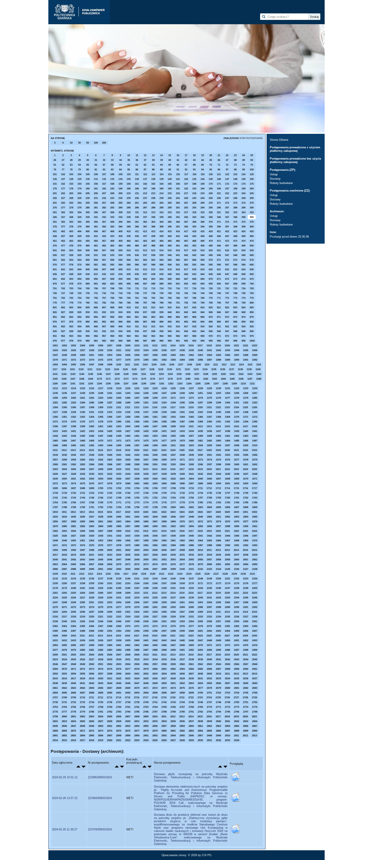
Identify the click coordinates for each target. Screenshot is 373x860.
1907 (100, 531)
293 (194, 207)
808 (112, 307)
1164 (258, 374)
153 (71, 183)
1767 (82, 502)
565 (170, 260)
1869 (173, 521)
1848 (191, 516)
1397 (64, 426)
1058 (155, 355)
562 (145, 260)
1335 (127, 412)
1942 (209, 535)
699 (243, 283)
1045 (245, 350)
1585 (100, 464)
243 (194, 198)
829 (79, 312)
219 (202, 193)
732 (104, 293)
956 (96, 336)
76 (55, 169)
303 (71, 212)
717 (186, 288)
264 (161, 202)
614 (161, 269)
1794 (118, 507)
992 (186, 340)
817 (186, 307)
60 (128, 164)
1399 (82, 426)
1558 (64, 459)
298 (235, 207)
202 (63, 193)
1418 (254, 426)
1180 (187, 378)
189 (161, 188)
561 (137, 260)
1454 (164, 436)
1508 (236, 445)
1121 (89, 369)
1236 (64, 393)
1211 (252, 383)
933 (112, 331)
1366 (200, 417)
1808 (245, 507)
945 (211, 331)
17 (186, 155)
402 (63, 231)
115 (170, 174)
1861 (100, 521)
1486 (245, 440)
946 (219, 331)
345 (211, 217)
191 (178, 188)
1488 (55, 445)
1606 (82, 469)
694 (202, 283)
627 (63, 274)
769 (202, 298)
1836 (82, 516)
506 (96, 250)
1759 (218, 497)
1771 (118, 502)
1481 (200, 440)
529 (79, 255)
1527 (200, 450)
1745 (91, 497)
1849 (200, 516)
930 (88, 331)
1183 (214, 378)
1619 (200, 469)
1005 (91, 345)
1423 (91, 431)
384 (120, 226)
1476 (155, 440)
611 (137, 269)
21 (219, 155)
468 (194, 241)
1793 (109, 507)
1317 (172, 407)
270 (211, 202)
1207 (216, 383)
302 (63, 212)
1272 (182, 397)
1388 (191, 421)
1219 (118, 388)
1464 (254, 436)
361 (137, 222)
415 (170, 231)
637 (145, 274)
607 (104, 269)
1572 (191, 459)
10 (71, 142)
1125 (125, 369)
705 (88, 288)
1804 (209, 507)
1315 (154, 407)
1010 (136, 345)
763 (153, 298)
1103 (145, 364)
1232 (236, 388)
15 (169, 155)
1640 (182, 474)
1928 (82, 535)
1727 (136, 493)
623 (235, 269)
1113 (232, 364)
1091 (245, 359)
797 (227, 302)
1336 (136, 412)
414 (161, 231)
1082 (164, 359)
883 (112, 321)
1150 (134, 374)
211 (137, 193)
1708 (173, 488)
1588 (127, 464)
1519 (127, 450)
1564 (118, 459)
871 (219, 317)
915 (170, 326)
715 (170, 288)
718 (194, 288)
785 (129, 302)
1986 (191, 545)
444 (202, 236)
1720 (73, 493)
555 (88, 260)
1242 (118, 393)
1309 (100, 407)
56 (96, 164)
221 (219, 193)
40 (169, 160)
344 (202, 217)
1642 (200, 474)
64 (161, 164)
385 (129, 226)
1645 (227, 474)
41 (178, 160)
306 (96, 212)
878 (71, 321)
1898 (227, 526)
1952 (91, 540)
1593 (173, 464)
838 (153, 312)
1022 (245, 345)
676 (55, 283)
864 (161, 317)
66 (178, 164)
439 (161, 236)
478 (71, 245)
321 (219, 212)
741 (178, 293)
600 (252, 264)
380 (88, 226)
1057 (146, 355)
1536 (73, 455)
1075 (100, 359)
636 (137, 274)
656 (96, 279)
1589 (136, 464)
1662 (173, 478)
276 (55, 207)
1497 (136, 445)
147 (227, 179)
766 (178, 298)
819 (202, 307)
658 (112, 279)
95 (210, 169)
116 (178, 174)
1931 (109, 535)
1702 (118, 488)
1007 (109, 345)
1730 (164, 493)
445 (211, 236)
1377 (91, 421)
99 (243, 169)
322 (227, 212)
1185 (232, 378)
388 (153, 226)
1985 (182, 545)
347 (227, 217)
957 (104, 336)
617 (186, 269)
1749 (127, 497)
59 (120, 164)
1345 (218, 412)
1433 (182, 431)
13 (153, 155)
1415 (227, 426)
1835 (73, 516)
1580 (55, 464)
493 (194, 245)
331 (96, 217)
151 (55, 183)
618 (194, 269)
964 (161, 336)
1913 (154, 531)
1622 (227, 469)
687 (145, 283)
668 (194, 279)
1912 (145, 531)
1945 (236, 535)
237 (145, 198)
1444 (73, 436)
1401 (100, 426)
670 (211, 279)
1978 (118, 545)
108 (112, 174)
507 (104, 250)
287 (145, 207)
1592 (164, 464)
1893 (182, 526)
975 (252, 336)
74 (243, 164)
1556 (254, 455)
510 (129, 250)
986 (137, 340)
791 (178, 302)
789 (161, 302)
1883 (91, 526)
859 (120, 317)
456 (96, 241)
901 (55, 326)
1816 (109, 512)
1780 (200, 502)
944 (202, 331)
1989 (218, 545)
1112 (224, 364)
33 (112, 160)
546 (219, 255)
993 (194, 340)
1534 (55, 455)
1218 (109, 388)
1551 (209, 455)
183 (112, 188)
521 (219, 250)
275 (252, 202)
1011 (145, 345)
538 (153, 255)
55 (87, 164)
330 (88, 217)
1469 (91, 440)
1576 (227, 459)
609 (120, 269)
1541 (118, 455)
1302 (245, 402)
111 (137, 174)
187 (145, 188)
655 (88, 279)
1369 (227, 417)
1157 (196, 374)
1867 (155, 521)
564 (161, 260)
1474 (136, 440)
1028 (91, 350)
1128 (151, 369)
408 (112, 231)
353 (71, 222)
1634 (127, 474)
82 (104, 169)
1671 (254, 478)
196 (219, 188)
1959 (155, 540)
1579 (254, 459)
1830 (236, 512)
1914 (163, 531)
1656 (118, 478)
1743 (73, 497)
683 (112, 283)
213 (153, 193)
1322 (218, 407)
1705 (146, 488)
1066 (227, 355)
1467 (73, 440)
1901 (254, 526)
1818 (127, 512)
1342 (191, 412)
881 (96, 321)
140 (170, 179)
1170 (99, 378)
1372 (254, 417)
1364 (182, 417)
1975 (91, 545)
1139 (249, 369)
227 (63, 198)
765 (170, 298)
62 (145, 164)
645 (211, 274)
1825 (191, 512)
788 (153, 302)
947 (227, 331)
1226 (182, 388)
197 (227, 188)
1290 (136, 402)
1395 (254, 421)
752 (63, 298)
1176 (152, 378)
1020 (227, 345)
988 (153, 340)
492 (186, 245)
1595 (191, 464)
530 (88, 255)
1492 (91, 445)
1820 (145, 512)
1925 (55, 535)
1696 (64, 488)
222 (227, 193)
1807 (236, 507)
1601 (245, 464)
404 (79, 231)
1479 (182, 440)
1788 (64, 507)
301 (55, 212)
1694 (254, 483)
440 (170, 236)
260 (129, 202)
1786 (254, 502)
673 (235, 279)
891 (178, 321)
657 (104, 279)
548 (235, 255)
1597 (209, 464)
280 (88, 207)
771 (219, 298)
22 (227, 155)
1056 (136, 355)
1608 (100, 469)
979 (79, 340)
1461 (227, 436)
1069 (254, 355)
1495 (118, 445)
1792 (100, 507)
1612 (136, 469)
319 (202, 212)
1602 (254, 464)
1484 (227, 440)
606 (96, 269)
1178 (170, 378)
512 (145, 250)
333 (112, 217)
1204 (188, 383)
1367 (209, 417)
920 (211, 326)
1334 (118, 412)
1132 (187, 369)
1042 (218, 350)
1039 (191, 350)
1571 (182, 459)
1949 (64, 540)
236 (137, 198)
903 (71, 326)
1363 (173, 417)
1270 (164, 397)
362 (145, 222)
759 (120, 298)
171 (219, 183)
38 (153, 160)
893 (194, 321)
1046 (254, 350)
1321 (209, 407)
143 (194, 179)
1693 (245, 483)
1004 (82, 345)
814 (161, 307)
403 (71, 231)
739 (161, 293)
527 (63, 255)
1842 (136, 516)
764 (161, 298)
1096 (82, 364)
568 (194, 260)
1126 (134, 369)
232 (104, 198)
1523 (163, 450)
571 (219, 260)
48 (235, 160)
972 (227, 336)
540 (170, 255)
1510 (254, 445)
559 (120, 260)
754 (79, 298)
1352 (73, 417)
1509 (245, 445)
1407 (155, 426)
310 (129, 212)
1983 (164, 545)
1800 (173, 507)
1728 (146, 493)
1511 (55, 450)
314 (161, 212)
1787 (55, 507)
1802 (191, 507)
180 (88, 188)
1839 (109, 516)
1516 (100, 450)
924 (243, 326)
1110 (207, 364)
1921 (227, 531)
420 (211, 231)
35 (128, 160)
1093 (55, 364)
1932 (118, 535)
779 (79, 302)
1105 (162, 364)
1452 (146, 436)
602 (63, 269)
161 (137, 183)
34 (120, 160)
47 (227, 160)
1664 (191, 478)
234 (120, 198)
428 (71, 236)
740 (170, 293)
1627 (64, 474)
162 (145, 183)
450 (252, 236)
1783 (227, 502)
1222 (146, 388)
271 (219, 202)
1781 (209, 502)
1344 (209, 412)
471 (219, 241)
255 (88, 202)
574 (243, 260)
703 (71, 288)
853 (71, 317)
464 (161, 241)
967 (186, 336)
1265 (118, 397)
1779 (191, 502)
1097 (91, 364)
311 (137, 212)
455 (88, 241)
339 (161, 217)
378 (71, 226)
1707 (164, 488)
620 (211, 269)
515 (170, 250)
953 (71, 336)
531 (96, 255)
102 (63, 174)
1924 (254, 531)
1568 (155, 459)
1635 (136, 474)
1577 (236, 459)
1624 (245, 469)
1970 (254, 540)
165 (170, 183)
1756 (191, 497)
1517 (109, 450)
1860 (91, 521)
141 (178, 179)
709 (120, 288)
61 (137, 164)
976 (55, 340)
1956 (127, 540)
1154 (170, 374)
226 (55, 198)
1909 (118, 531)
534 (120, 255)
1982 (155, 545)
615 (170, 269)
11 (137, 155)
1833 (55, 516)
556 (96, 260)
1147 (108, 374)
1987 (200, 545)
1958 (146, 540)
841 (178, 312)
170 (211, 183)
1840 (118, 516)
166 (178, 183)
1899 (236, 526)
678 (71, 283)
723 (235, 288)
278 (71, 207)
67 (186, 164)
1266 (127, 397)
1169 (90, 378)
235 (129, 198)
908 (112, 326)
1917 (191, 531)
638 (153, 274)
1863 (118, 521)
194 (202, 188)
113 (153, 174)
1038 (182, 350)
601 (55, 269)
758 (112, 298)
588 (153, 264)
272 (227, 202)
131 (96, 179)
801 (55, 307)
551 (55, 260)
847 (227, 312)
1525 (182, 450)
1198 (134, 383)
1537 (82, 455)
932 (104, 331)
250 (252, 198)
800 (252, 302)
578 (71, 264)
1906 (91, 531)
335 (129, 217)
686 (137, 283)
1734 (200, 493)
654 (79, 279)
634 (120, 274)
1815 (100, 512)
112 (145, 174)
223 (235, 193)
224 (243, 193)
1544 (146, 455)
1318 (182, 407)
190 (170, 188)
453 (71, 241)
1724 (109, 493)
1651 (73, 478)
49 (243, 160)
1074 (91, 359)
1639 (173, 474)
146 (219, 179)
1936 (155, 535)
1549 (191, 455)
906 (96, 326)
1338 (155, 412)
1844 (155, 516)
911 (137, 326)
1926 (64, 535)
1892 (173, 526)
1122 (98, 369)
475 (252, 241)
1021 (236, 345)
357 (104, 222)
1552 (218, 455)
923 (235, 326)
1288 (118, 402)
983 (112, 340)
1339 (164, 412)
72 (227, 164)
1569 (164, 459)
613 (153, 269)
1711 (200, 488)
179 (79, 188)
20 (210, 155)
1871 (191, 521)
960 (129, 336)
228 (71, 198)
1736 (218, 493)
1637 (155, 474)
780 (88, 302)
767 (186, 298)
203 (71, 193)
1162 (241, 374)
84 (120, 169)
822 (227, 307)
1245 (146, 393)
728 (71, 293)
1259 (64, 397)
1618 (191, 469)
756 (96, 298)
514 (161, 250)
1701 (109, 488)
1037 (173, 350)
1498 (146, 445)
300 (252, 207)
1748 (118, 497)
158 (112, 183)
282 (104, 207)
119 (202, 174)
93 (194, 169)
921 (219, 326)
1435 (200, 431)
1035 (155, 350)
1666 (209, 478)
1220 (127, 388)
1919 (209, 531)
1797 (146, 507)
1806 (227, 507)
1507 (227, 445)
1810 (55, 512)
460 (129, 241)
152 (63, 183)
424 (243, 231)
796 (219, 302)
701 (55, 288)
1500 (164, 445)
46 (219, 160)
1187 (249, 378)
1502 (182, 445)
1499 (155, 445)
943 (194, 331)
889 (161, 321)
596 (219, 264)
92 (186, 169)
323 (235, 212)
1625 (254, 469)
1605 (73, 469)
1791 (91, 507)
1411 (191, 426)
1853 (236, 516)
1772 (127, 502)
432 (104, 236)
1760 (227, 497)
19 (202, 155)
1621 (218, 469)
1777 (173, 502)
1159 (214, 374)
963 (153, 336)
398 (235, 226)
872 (227, 317)
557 (104, 260)
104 (79, 174)
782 (104, 302)
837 (145, 312)
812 (145, 307)
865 (170, 317)
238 (153, 198)
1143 (72, 374)
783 (112, 302)
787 (145, 302)
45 (210, 160)
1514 (82, 450)
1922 (236, 531)
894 (202, 321)
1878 (254, 521)
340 (170, 217)
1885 (109, 526)
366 (178, 222)
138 (153, 179)
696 (219, 283)
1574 (209, 459)
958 (112, 336)
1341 (182, 412)
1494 (109, 445)
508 (112, 250)
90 (169, 169)
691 (178, 283)
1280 (254, 397)
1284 (82, 402)
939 (161, 331)
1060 (173, 355)
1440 (245, 431)
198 (235, 188)
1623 (236, 469)
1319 (191, 407)
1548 (182, 455)
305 (88, 212)
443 (194, 236)
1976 (100, 545)
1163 (249, 374)
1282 (64, 402)
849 (243, 312)
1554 (236, 455)
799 (243, 302)
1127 (143, 369)
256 (96, 202)
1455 (173, 436)
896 (219, 321)
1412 (200, 426)
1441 (254, 431)
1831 (245, 512)
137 (145, 179)
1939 (182, 535)
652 (63, 279)
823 (235, 307)
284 (120, 207)
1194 (99, 383)
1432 (173, 431)
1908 (109, 531)
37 (145, 160)
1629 (82, 474)
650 (252, 274)
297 (227, 207)
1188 (258, 378)
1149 (125, 374)
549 (243, 255)
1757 (200, 497)
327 (63, 217)
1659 (146, 478)
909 (120, 326)
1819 (136, 512)
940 (170, 331)
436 (137, 236)
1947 (254, 535)
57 (104, 164)
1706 (155, 488)
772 (227, 298)
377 (63, 226)
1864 (127, 521)
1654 (100, 478)
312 (145, 212)
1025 (64, 350)
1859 (82, 521)
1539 (100, 455)
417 (186, 231)
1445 (82, 436)
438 (153, 236)
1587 (118, 464)
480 (88, 245)
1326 (254, 407)
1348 (245, 412)
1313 (136, 407)
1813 (82, 512)
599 (243, 264)
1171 (108, 378)
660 (129, 279)
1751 (146, 497)
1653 (91, 478)
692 (186, 283)
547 (227, 255)
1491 (82, 445)
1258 (55, 397)
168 (194, 183)
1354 (91, 417)
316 (178, 212)
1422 (82, 431)
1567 (146, 459)
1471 (109, 440)
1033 (136, 350)
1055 (127, 355)
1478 (173, 440)
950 (252, 331)
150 (252, 179)
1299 (218, 402)
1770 (109, 502)
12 (145, 155)
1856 (55, 521)
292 (186, 207)
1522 (154, 450)
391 (178, 226)
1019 (218, 345)
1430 (155, 431)
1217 (100, 388)
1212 (55, 388)
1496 (127, 445)
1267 (136, 397)
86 (137, 169)
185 (129, 188)
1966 (218, 540)
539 (161, 255)
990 (170, 340)
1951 (82, 540)
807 (104, 307)
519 (202, 250)
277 (63, 207)
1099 (109, 364)
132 (104, 179)
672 (227, 279)
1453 (155, 436)
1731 (173, 493)
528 (71, 255)
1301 (236, 402)
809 (120, 307)
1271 (173, 397)
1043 (227, 350)
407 (104, 231)
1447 (100, 436)
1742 (64, 497)
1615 (163, 469)
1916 (182, 531)
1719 (64, 493)
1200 (152, 383)
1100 (118, 364)
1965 (209, 540)
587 (145, 264)
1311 (118, 407)
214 (161, 193)
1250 (191, 393)
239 (161, 198)
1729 (155, 493)
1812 (73, 512)
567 (186, 260)
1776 (164, 502)
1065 (218, 355)
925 (252, 326)
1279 (245, 397)
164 (161, 183)
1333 (109, 412)
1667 (218, 478)
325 (252, 212)
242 (186, 198)
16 (178, 155)
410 (129, 231)
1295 (182, 402)
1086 (200, 359)
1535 (64, 455)
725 (252, 288)
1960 (164, 540)
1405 (136, 426)
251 (55, 202)
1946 (245, 535)
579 (79, 264)
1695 (55, 488)
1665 (200, 478)
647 (227, 274)
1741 (55, 497)
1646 (236, 474)
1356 (109, 417)
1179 (179, 378)
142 (186, 179)
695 (211, 283)
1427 (127, 431)
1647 (245, 474)
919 (202, 326)
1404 (127, 426)
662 (145, 279)
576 (55, 264)
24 (243, 155)
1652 (82, 478)
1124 (116, 369)
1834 (64, 516)
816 (178, 307)
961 (137, 336)
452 (63, 241)
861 (137, 317)
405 (88, 231)
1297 (200, 402)
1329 (73, 412)
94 (202, 169)
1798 (155, 507)
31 (96, 160)
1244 (136, 393)
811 (137, 307)
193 (194, 188)
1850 (209, 516)
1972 (64, 545)
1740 (254, 493)
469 (202, 241)
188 (153, 188)
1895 (200, 526)
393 (194, 226)
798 (235, 302)
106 (96, 174)
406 (96, 231)
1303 (254, 402)
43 (194, 160)
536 (137, 255)
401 (55, 231)
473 (235, 241)
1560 (82, 459)
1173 (125, 378)
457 (104, 241)
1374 (64, 421)
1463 (245, 436)
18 (194, 155)
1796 (136, 507)
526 (55, 255)
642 (186, 274)
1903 (64, 531)
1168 (81, 378)
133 (112, 179)
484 (120, 245)
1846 (173, 516)
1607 (91, 469)
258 (112, 202)
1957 (136, 540)
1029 (100, 350)
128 (71, 179)
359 (120, 222)
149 (243, 179)
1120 (81, 369)
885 (129, 321)
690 (170, 283)
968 (194, 336)
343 (194, 217)
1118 (63, 369)
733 (112, 293)
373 (235, 222)
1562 (100, 459)
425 (252, 231)
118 (194, 174)
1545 (155, 455)
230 (88, 198)
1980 (136, 545)
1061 (182, 355)
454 (79, 241)
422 (227, 231)
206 (96, 193)
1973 (73, 545)
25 (251, 155)
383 (112, 226)
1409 (173, 426)
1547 (173, 455)
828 (71, 312)
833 (112, 312)
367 (186, 222)
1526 (191, 450)
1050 (82, 355)
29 (79, 160)
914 (161, 326)
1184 (223, 378)
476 (55, 245)
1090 (236, 359)
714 (161, 288)
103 (71, 174)
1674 (73, 483)
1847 (182, 516)
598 (235, 264)
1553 (227, 455)
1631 (100, 474)
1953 (100, 540)
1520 (136, 450)
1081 (155, 359)
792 (186, 302)
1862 (109, 521)
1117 (55, 369)
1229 (209, 388)
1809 (254, 507)
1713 (218, 488)
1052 (100, 355)
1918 (200, 531)
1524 (172, 450)
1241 (109, 393)
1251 (200, 393)
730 (88, 293)
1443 (64, 436)
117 (186, 174)
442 (186, 236)
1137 (231, 369)
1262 (91, 397)
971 (219, 336)
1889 (146, 526)
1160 (223, 374)
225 (252, 193)
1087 (209, 359)
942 (186, 331)
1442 (55, 436)
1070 (55, 359)
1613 (145, 469)
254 (79, 202)
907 (104, 326)
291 (178, 207)
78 (71, 169)
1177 (161, 378)
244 (202, 198)
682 (104, 283)
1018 (209, 345)
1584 (91, 464)
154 (79, 183)
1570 (173, 459)
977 (63, 340)
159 (120, 183)
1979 (127, 545)
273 (235, 202)
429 (79, 236)
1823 (172, 512)
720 (211, 288)
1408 (164, 426)
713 (153, 288)
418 (194, 231)
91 (178, 169)
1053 (109, 355)
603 (71, 269)
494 (202, 245)
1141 (55, 374)
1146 (99, 374)
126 (55, 179)
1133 (196, 369)
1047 (55, 355)
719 (202, 288)
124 (243, 174)
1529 (218, 450)
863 (153, 317)
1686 (182, 483)
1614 (154, 469)
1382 (136, 421)
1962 (182, 540)
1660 (155, 478)
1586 (109, 464)
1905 (82, 531)
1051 (91, 355)
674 (243, 279)
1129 (160, 369)
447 (227, 236)
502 (63, 250)
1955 (118, 540)
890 (170, 321)
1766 (73, 502)
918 (194, 326)
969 (202, 336)
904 (79, 326)
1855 (254, 516)
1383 (146, 421)
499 (243, 245)
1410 (182, 426)
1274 (200, 397)
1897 (218, 526)
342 (186, 217)
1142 (64, 374)
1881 (73, 526)
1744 (82, 497)
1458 (200, 436)
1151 (143, 374)
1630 (91, 474)
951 (55, 336)
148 (235, 179)
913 (153, 326)
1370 (236, 417)
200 (104, 142)
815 (170, 307)
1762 (245, 497)
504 (79, 250)
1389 (200, 421)
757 (104, 298)
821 (219, 307)
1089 (227, 359)
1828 (218, 512)
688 (153, 283)
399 (243, 226)
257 (104, 202)
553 (71, 260)
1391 (218, 421)
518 (194, 250)
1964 (200, 540)
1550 (200, 455)
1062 (191, 355)
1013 (163, 345)
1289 (127, 402)
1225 (173, 388)
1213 (64, 388)
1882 (82, 526)
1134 (204, 369)
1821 (154, 512)
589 (161, 264)
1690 (218, 483)
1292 (155, 402)
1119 (72, 369)
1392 (227, 421)
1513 (73, 450)
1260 (73, 397)
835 (129, 312)
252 (63, 202)
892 (186, 321)
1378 (100, 421)
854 (79, 317)
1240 (100, 393)
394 (202, 226)
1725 (118, 493)
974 (243, 336)
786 (137, 302)
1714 (227, 488)
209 (120, 193)
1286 (100, 402)
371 (219, 222)
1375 (73, 421)
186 (137, 188)
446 (219, 236)
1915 (172, 531)
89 (161, 169)
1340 (173, 412)
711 (137, 288)
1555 (245, 455)
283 (112, 207)
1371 (245, 417)
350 (252, 217)
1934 (136, 535)
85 (128, 169)
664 (161, 279)
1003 (73, 345)
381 (96, 226)
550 (252, 255)
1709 (182, 488)
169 (202, 183)
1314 (145, 407)
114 (161, 174)
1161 (232, 374)
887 (145, 321)
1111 (215, 364)
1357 (118, 417)
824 (243, 307)
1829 (227, 512)
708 (112, 288)
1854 (245, 516)
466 (178, 241)
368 (194, 222)
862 (145, 317)
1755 (182, 497)
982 (104, 340)
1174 (134, 378)
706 (96, 288)
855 (88, 317)
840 (170, 312)
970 (211, 336)
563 (153, 260)
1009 (127, 345)
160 (129, 183)
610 (129, 269)
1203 (179, 383)
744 (202, 293)
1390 (209, 421)
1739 (245, 493)
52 (63, 164)
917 (186, 326)
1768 (91, 502)
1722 (91, 493)
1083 (173, 359)
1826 (200, 512)
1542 (127, 455)
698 (235, 283)
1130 (169, 369)
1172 (117, 378)
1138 (240, 369)
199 (243, 188)
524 (243, 250)
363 (153, 222)
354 (79, 222)
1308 (91, 407)
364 (161, 222)
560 (129, 260)
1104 (154, 364)
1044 (236, 350)
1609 (109, 469)
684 (120, 283)
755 (88, 298)
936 (137, 331)
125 (252, 174)
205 (88, 193)
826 (55, 312)
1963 (191, 540)
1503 (191, 445)
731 (96, 293)
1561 (91, 459)
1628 (73, 474)
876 (55, 321)
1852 (227, 516)
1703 (127, 488)
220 (211, 193)
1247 (164, 393)
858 (112, 317)
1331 (91, 412)
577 (63, 264)
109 (120, 174)
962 (145, 336)
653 (71, 279)
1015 (182, 345)
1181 (196, 378)
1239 (91, 393)
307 (104, 212)
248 (235, 198)
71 (219, 164)
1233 (245, 388)
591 (178, 264)
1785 (245, 502)
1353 (82, 417)
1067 (236, 355)
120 (211, 174)
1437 (218, 431)
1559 (73, 459)
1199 (143, 383)
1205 (198, 383)
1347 (236, 412)
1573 (200, 459)
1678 (109, 483)
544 (202, 255)
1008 (118, 345)
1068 (245, 355)
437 (145, 236)
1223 (155, 388)
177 (63, 188)
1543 (136, 455)
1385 (164, 421)
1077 (118, 359)
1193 (90, 383)
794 (202, 302)
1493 (100, 445)
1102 (136, 364)
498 (235, 245)
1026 (73, 350)
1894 (191, 526)
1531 (236, 450)
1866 (146, 521)
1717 (254, 488)
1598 (218, 464)
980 (88, 340)
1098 (100, 364)
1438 (227, 431)
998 (235, 340)
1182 (205, 378)
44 (202, 160)
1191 (72, 383)
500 (252, 245)
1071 (64, 359)
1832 (254, 512)
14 (161, 155)
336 (137, 217)
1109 (198, 364)
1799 (164, 507)
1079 (136, 359)
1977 (109, 545)
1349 (254, 412)
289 (161, 207)
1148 (117, 374)
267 (186, 202)
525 (252, 250)
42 (186, 160)
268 (194, 202)
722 (227, 288)
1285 (91, 402)
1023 (254, 345)
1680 (127, 483)
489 (161, 245)
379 (79, 226)
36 (137, 160)
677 (63, 283)
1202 (170, 383)
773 (235, 298)
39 (161, 160)
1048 (64, 355)
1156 (187, 374)
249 (243, 198)
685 (129, 283)
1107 (180, 364)
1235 (55, 393)
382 (104, 226)
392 (186, 226)
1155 (179, 374)
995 (211, 340)
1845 (164, 516)
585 (129, 264)
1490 (73, 445)
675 (252, 279)
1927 (73, 535)
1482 (209, 440)
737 (145, 293)
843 (194, 312)
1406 (146, 426)
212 (145, 193)
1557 (55, 459)
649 (243, 274)
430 (88, 236)
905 (88, 326)
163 (153, 183)
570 (211, 260)
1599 (227, 464)
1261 (82, 397)
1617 (182, 469)
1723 (100, 493)
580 (88, 264)
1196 (117, 383)
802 (63, 307)
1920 (218, 531)
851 (55, 317)
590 (170, 264)
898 (235, 321)
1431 (164, 431)
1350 (55, 417)
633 (112, 274)
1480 (191, 440)
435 (129, 236)
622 (227, 269)
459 (120, 241)
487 (145, 245)
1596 (200, 464)
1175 (143, 378)
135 (129, 179)
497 (227, 245)
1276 (218, 397)
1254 (227, 393)
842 (186, 312)
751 (55, 298)
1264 (109, 397)
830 (88, 312)
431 (96, 236)
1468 (82, 440)
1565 (127, 459)
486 (137, 245)
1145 (90, 374)
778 (71, 302)
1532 (245, 450)
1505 (209, 445)
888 (153, 321)
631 (96, 274)
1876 (236, 521)
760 (129, 298)
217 (186, 193)
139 (161, 179)
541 (178, 255)
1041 (209, 350)
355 (88, 222)
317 (186, 212)
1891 (164, 526)
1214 (73, 388)
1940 (191, 535)
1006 (100, 345)
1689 (209, 483)
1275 (209, 397)
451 (55, 241)
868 (194, 317)
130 (88, 179)
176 (55, 188)
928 (71, 331)
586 (137, 264)
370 (211, 222)
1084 (182, 359)
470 (211, 241)
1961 (173, 540)
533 (112, 255)
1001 (55, 345)
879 (79, 321)
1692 (236, 483)
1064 (209, 355)
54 (79, 164)
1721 (82, 493)
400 (252, 226)
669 (202, 279)
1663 (182, 478)
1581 (64, 464)
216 (178, 193)
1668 (227, 478)
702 (63, 288)
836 (137, 312)
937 (145, 331)
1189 (55, 383)
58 (112, 164)
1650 (64, 478)
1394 (245, 421)
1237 (73, 393)
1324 (236, 407)
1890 (155, 526)
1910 (127, 531)
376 (55, 226)
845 (211, 312)
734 (120, 293)
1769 (100, 502)
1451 (136, 436)
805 (88, 307)
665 (170, 279)
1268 (146, 397)
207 (104, 193)
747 (227, 293)
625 (252, 269)
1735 (209, 493)
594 (202, 264)
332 (104, 217)
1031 (118, 350)
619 (202, 269)
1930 (100, 535)
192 (186, 188)
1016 (191, 345)
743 (194, 293)
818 (194, 307)
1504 (200, 445)
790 (170, 302)
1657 (127, 478)
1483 (218, 440)
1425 (109, 431)
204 (79, 193)
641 (178, 274)
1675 (82, 483)
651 (55, 279)
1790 (82, 507)
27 (63, 160)
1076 (109, 359)
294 (202, 207)
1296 (191, 402)
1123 (107, 369)
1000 (252, 340)
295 (211, 207)
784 (120, 302)
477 (63, 245)
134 (120, 179)
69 (202, 164)
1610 (118, 469)
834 (120, 312)
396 (219, 226)
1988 (209, 545)
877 (63, 321)
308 (112, 212)
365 (170, 222)
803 (71, 307)
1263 (100, 397)
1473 (127, 440)
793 (194, 302)
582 (104, 264)
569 (202, 260)
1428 (136, 431)
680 (88, 283)
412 (145, 231)
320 (211, 212)
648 (235, 274)
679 (79, 283)
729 (79, 293)
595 (211, 264)
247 (227, 198)
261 (137, 202)
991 (178, 340)
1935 (146, 535)
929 (79, 331)
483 (112, 245)
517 (186, 250)
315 (170, 212)
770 (211, 298)
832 (104, 312)
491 (178, 245)
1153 (161, 374)
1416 (236, 426)
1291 (146, 402)
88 (153, 169)
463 (153, 241)
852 (63, 317)
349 (243, 217)
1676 (91, 483)
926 (55, 331)
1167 (72, 378)
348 (235, 217)
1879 (55, 526)
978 (71, 340)
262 (145, 202)
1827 (209, 512)
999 (243, 340)
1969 (245, 540)
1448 (109, 436)
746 (219, 293)
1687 (191, 483)
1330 (82, 412)
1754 (173, 497)
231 (96, 198)
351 (55, 222)
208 (112, 193)
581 (96, 264)
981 (96, 340)
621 (219, 269)
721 (219, 288)
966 (178, 336)
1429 (146, 431)
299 (243, 207)
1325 (245, 407)
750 (252, 293)
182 (104, 188)
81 (96, 169)
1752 (155, 497)
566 (178, 260)
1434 (191, 431)
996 (219, 340)
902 (63, 326)
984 (120, 340)
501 (55, 250)
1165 (55, 378)
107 (104, 174)
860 (129, 317)
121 (219, 174)
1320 (200, 407)
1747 (109, 497)
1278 (236, 397)
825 (252, 307)
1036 (164, 350)
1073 (82, 359)
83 (112, 169)
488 (153, 245)
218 (194, 193)
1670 (245, 478)
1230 (218, 388)
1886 (118, 526)
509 (120, 250)
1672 (55, 483)
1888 (136, 526)
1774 (146, 502)
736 (137, 293)
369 (202, 222)
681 (96, 283)
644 (202, 274)
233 (112, 198)
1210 (243, 383)
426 (55, 236)
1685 (173, 483)
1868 (164, 521)
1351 (64, 417)
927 (63, 331)
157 (104, 183)
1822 (163, 512)
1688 (200, 483)
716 (178, 288)
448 (235, 236)
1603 (55, 469)
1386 (173, 421)
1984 (173, 545)
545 (211, 255)
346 (219, 217)
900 (252, 321)
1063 (200, 355)
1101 (127, 364)
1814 (91, 512)
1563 (109, 459)
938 (153, 331)
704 (79, 288)
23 (235, 155)
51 (55, 164)
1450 (127, 436)
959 (120, 336)
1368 (218, 417)
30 (79, 142)
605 (88, 269)
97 (227, 169)
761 (137, 298)
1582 (73, 464)
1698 (82, 488)
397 (227, 226)
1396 (55, 426)
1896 (209, 526)
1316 (163, 407)
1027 (82, 350)
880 (88, 321)
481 (96, 245)
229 (79, 198)
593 (194, 264)
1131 (178, 369)
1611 (127, 469)
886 (137, 321)
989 (161, 340)
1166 (64, 378)
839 (161, 312)
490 (170, 245)
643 (194, 274)
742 (186, 293)
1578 (245, 459)
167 (186, 183)
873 (235, 317)
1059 (164, 355)
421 (219, 231)
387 (145, 226)
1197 (125, 383)
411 (137, 231)
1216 (91, 388)
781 (96, 302)
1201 (161, 383)
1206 (207, 383)
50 (87, 142)
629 (79, 274)
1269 (155, 397)
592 (186, 264)
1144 (81, 374)
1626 (55, 474)
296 (219, 207)
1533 (254, 450)
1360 (146, 417)
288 (153, 207)
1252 (209, 393)
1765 (64, 502)
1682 (146, 483)
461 (137, 241)
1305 (64, 407)
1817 (118, 512)
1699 (91, 488)
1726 (127, 493)
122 (227, 174)
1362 (164, 417)
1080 (146, 359)
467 (186, 241)
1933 (127, 535)
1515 (91, 450)
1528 (209, 450)
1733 (191, 493)
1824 (182, 512)
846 (219, 312)
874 (243, 317)
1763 (254, 497)
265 (170, 202)
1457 (191, 436)
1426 (118, 431)
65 (169, 164)
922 (227, 326)
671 (219, 279)
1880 (64, 526)
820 (211, 307)
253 (71, 202)
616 (178, 269)
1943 (218, 535)
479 (79, 245)
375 (252, 222)
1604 (64, 469)
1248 (173, 393)
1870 (182, 521)
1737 (227, 493)
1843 (146, 516)
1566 (136, 459)
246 (219, 198)
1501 (173, 445)
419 (202, 231)
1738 (236, 493)
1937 (164, 535)
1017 (200, 345)
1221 (136, 388)
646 (219, 274)
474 (243, 241)
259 (120, 202)
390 (170, 226)
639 (161, 274)
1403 (118, 426)
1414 (218, 426)
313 (153, 212)
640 (170, 274)
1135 (213, 369)
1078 (127, 359)
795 (211, 302)
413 (153, 231)
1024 (55, 350)
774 (243, 298)
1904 (73, 531)
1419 (55, 431)
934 (120, 331)
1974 (82, 545)
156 (96, 183)
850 (252, 312)
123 (235, 174)
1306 (73, 407)
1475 (146, 440)
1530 (227, 450)
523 (235, 250)
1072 (73, 359)
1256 (245, 393)
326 (55, 217)
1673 (64, 483)
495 (211, 245)
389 (161, 226)
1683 (155, 483)
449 (243, 236)
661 (137, 279)
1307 (82, 407)
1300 (227, 402)
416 (178, 231)
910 (129, 326)
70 (210, 164)
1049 (73, 355)
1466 (64, 440)
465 (170, 241)
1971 (55, 545)
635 (129, 274)
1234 (254, 388)
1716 (245, 488)
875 (252, 317)
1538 (91, 455)
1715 (236, 488)
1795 (127, 507)
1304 (55, 407)
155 (88, 183)
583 (112, 264)
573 (235, 260)
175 (252, 183)
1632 (109, 474)
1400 (91, 426)
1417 (245, 426)
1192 (81, 383)
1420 (64, 431)
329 (79, 217)
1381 (127, 421)
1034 (146, 350)
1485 (236, 440)
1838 (100, 516)
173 (235, 183)
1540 (109, 455)
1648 (254, 474)
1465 (55, 440)
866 (178, 317)
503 (71, 250)
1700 (100, 488)
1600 (236, 464)
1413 (209, 426)
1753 (164, 497)
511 (137, 250)
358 (112, 222)
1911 (136, 531)
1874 (218, 521)
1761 (236, 497)
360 (129, 222)
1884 (100, 526)
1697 (73, 488)
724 (243, 288)
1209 (234, 383)
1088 (218, 359)
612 (145, 269)
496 (219, 245)
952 (63, 336)
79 (79, 169)
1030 (109, 350)
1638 (164, 474)
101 (55, 174)
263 (153, 202)
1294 (173, 402)
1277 (227, 397)
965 (170, 336)
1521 (145, 450)
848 (235, 312)
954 (79, 336)
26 (55, 160)
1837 (91, 516)
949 (243, 331)
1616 (172, 469)
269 (202, 202)
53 (71, 164)
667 (186, 279)
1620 (209, 469)
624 (243, 269)
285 (129, 207)
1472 (118, 440)
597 (227, 264)
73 (235, 164)
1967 (227, 540)
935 (129, 331)
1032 (127, 350)
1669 (236, 478)
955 (88, 336)
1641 (191, 474)
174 (243, 183)
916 (178, 326)
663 (153, 279)
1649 (55, 478)
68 (194, 164)
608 (112, 269)
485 (129, 245)
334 (120, 217)
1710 (191, 488)
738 (153, 293)
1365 (191, 417)
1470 (100, 440)
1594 (182, 464)
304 (79, 212)
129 (79, 179)
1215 (82, 388)
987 (145, 340)
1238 (82, 393)
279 (79, 207)
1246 (155, 393)
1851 (218, 516)
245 (211, 198)
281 (96, 207)
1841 (127, 516)
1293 (164, 402)
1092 (254, 359)
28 (71, 160)
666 (178, 279)
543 (194, 255)
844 (202, 312)
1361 (155, 417)
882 (104, 321)
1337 (146, 412)
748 (235, 293)
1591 (155, 464)
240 (170, 198)
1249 (182, 393)
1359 (136, 417)
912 (145, 326)
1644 (218, 474)
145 (211, 179)
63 (153, 164)
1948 (55, 540)
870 (211, 317)
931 (96, 331)
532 (104, 255)
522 (227, 250)
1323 (227, 407)
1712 (209, 488)
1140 (258, 369)
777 (63, 302)
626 (55, 274)
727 (63, 293)
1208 (225, 383)
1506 (218, 445)
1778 (182, 502)
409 (120, 231)
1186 (241, 378)
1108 (189, 364)
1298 (209, 402)
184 (120, 188)
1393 (236, 421)
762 (145, 298)
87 (145, 169)
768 (194, 298)
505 (88, 250)
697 (227, 283)
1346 (227, 412)
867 (186, 317)
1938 (173, 535)
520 (211, 250)
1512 (64, 450)
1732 (182, 493)
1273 (191, 397)
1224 (164, 388)
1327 (55, 412)
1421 (73, 431)
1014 (172, 345)
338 (153, 217)
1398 (73, 426)
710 (129, 288)
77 (63, 169)
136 (137, 179)
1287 (109, 402)
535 (129, 255)
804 (79, 307)
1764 (55, 502)
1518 (118, 450)
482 (104, 245)
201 (55, 193)
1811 (64, 512)
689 (161, 283)
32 (104, 160)
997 (227, 340)
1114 (241, 364)
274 (243, 202)
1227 (191, 388)
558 (112, 260)
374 (243, 222)
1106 (171, 364)
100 (96, 142)
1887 (127, 526)
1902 (55, 531)
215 (170, 193)
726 (55, 293)
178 (71, 188)
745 (211, 293)
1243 (127, 393)
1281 (55, 402)
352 (63, 222)
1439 (236, 431)
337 (145, 217)
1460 (218, 436)
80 (87, 169)
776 (55, 302)
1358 (127, 417)
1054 (118, 355)
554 (79, 260)
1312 (127, 407)
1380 (118, 421)
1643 (209, 474)
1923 (245, 531)
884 (120, 321)
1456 (182, 436)
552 (63, 260)
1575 (218, 459)
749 (243, 293)
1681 (136, 483)
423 (235, 231)
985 (129, 340)
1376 (82, 421)
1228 (200, 388)
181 (96, 188)
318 (194, 212)
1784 (236, 502)
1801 (182, 507)
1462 (236, 436)
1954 (109, 540)
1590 (146, 464)
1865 (136, 521)
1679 (118, 483)
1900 (245, 526)
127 (63, 179)
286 (137, 207)
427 (63, 236)
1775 (155, 502)
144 (202, 179)
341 (178, 217)
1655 (109, 478)
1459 (209, 436)
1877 (245, 521)
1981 (146, 545)
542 (186, 255)
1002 (64, 345)
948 (235, 331)
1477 (164, 440)
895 (211, 321)
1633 (118, 474)
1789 (73, 507)
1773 (136, 502)
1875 (227, 521)
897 (227, 321)
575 (252, 260)
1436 (209, 431)
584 (120, 264)
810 (129, 307)
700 (252, 283)
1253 (218, 393)
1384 (155, 421)
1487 (254, 440)
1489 (64, 445)
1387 (182, 421)
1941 (200, 535)
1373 (55, 421)
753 (71, 298)
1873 (209, 521)
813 (153, 307)
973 (235, 336)
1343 (200, 412)
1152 (152, 374)
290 (170, 207)
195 (211, 188)
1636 (146, 474)
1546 (164, 455)
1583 (82, 464)
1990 (227, 545)
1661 (164, 478)
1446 (91, 436)
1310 (109, 407)
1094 (64, 364)
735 (129, 293)
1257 (254, 393)
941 (178, 331)
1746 (100, 497)
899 (243, 321)
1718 (55, 493)
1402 (109, 426)
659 (120, 279)
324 (243, 212)
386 (137, 226)
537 (145, 255)
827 (63, 312)
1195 (108, 383)
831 (96, 312)
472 (227, 241)
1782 (218, 502)
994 (202, 340)
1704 (136, 488)
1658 (136, 478)
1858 (73, 521)
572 (227, 260)
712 (145, 288)
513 (153, 250)
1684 (164, 483)
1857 (64, 521)
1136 (222, 369)
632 (104, 274)
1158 (205, 374)
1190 (64, 383)
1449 (118, 436)
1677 (100, 483)
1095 (73, 364)
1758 (209, 497)
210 (129, 193)
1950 (73, 540)
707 (104, 288)
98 (235, 169)
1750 (136, 497)
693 (194, 283)
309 (120, 212)
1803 (200, 507)
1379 (109, 421)
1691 (227, 483)
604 (79, 269)
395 (211, 226)
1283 (73, 402)
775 (252, 298)
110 (129, 174)
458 (112, 241)
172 (227, 183)
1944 (227, 535)
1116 (258, 364)
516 (178, 250)
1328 (64, 412)
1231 (227, 388)
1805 (218, 507)
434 (120, 236)
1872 (200, 521)
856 (96, 317)
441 (178, 236)
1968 (236, 540)
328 (71, 217)
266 (178, 202)
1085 (191, 359)
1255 (236, 393)
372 (227, 222)
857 (104, 317)
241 (178, 198)
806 (96, 307)
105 (88, 174)
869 (202, 317)
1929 (91, 535)
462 (145, 241)
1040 (200, 350)
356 (96, 222)
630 (88, 274)
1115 (250, 364)
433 (112, 236)
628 (71, 274)
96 (219, 169)
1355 (100, 417)
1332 (100, 412)
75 (251, 164)
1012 (154, 345)
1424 (100, 431)
